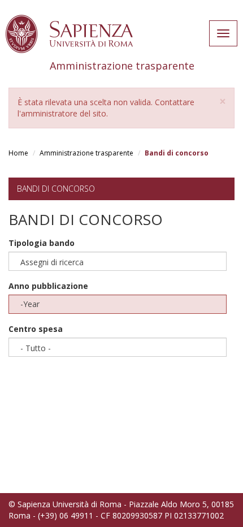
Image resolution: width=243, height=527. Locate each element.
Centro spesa (35, 328)
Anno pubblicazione (48, 285)
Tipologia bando (41, 242)
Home (18, 153)
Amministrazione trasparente (86, 153)
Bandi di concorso (56, 188)
